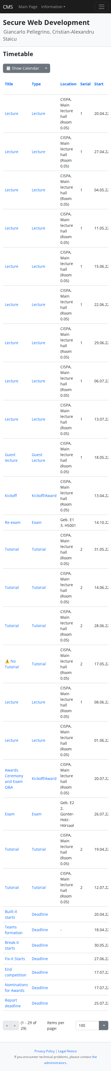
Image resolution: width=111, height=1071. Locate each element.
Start (98, 83)
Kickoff (11, 495)
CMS (8, 7)
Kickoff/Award (44, 495)
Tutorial (12, 549)
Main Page (28, 6)
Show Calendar (25, 68)
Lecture (11, 113)
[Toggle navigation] (101, 6)
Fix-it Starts (15, 958)
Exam (36, 522)
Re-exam (12, 522)
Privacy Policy (44, 1051)
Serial (85, 83)
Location (68, 83)
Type (36, 83)
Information (52, 6)
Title (9, 83)
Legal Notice (67, 1051)
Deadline (40, 914)
